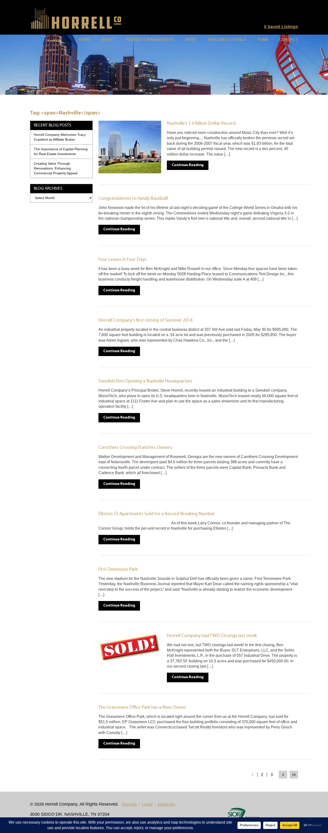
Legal (147, 804)
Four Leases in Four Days (122, 259)
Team (262, 40)
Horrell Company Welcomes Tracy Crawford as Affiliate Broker (60, 137)
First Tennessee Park (118, 569)
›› (294, 774)
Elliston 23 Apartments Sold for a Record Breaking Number (156, 514)
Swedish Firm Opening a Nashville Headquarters (145, 381)
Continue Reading (188, 165)
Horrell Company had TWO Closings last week (212, 635)
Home (84, 40)
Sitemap (129, 804)
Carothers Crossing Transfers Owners (135, 447)
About (108, 40)
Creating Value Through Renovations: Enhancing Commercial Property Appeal (55, 168)
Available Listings (226, 40)
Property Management (150, 40)
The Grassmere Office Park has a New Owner (142, 707)
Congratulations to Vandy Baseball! (133, 198)
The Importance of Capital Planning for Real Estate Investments (61, 151)
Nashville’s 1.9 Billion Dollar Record (201, 123)
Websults (166, 804)
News (191, 40)
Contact (288, 40)
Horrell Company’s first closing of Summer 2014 (145, 320)
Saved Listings (281, 26)
